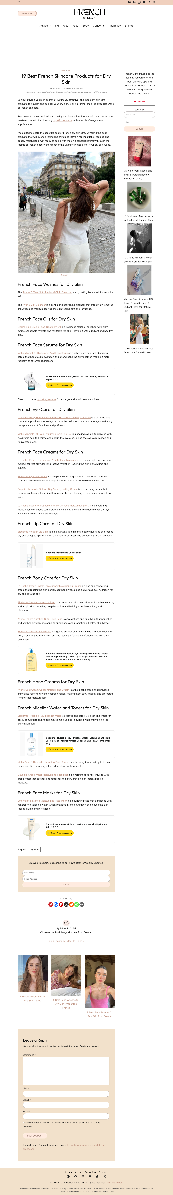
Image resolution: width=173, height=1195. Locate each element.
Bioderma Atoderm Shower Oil (34, 631)
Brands (129, 25)
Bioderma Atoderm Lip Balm (33, 531)
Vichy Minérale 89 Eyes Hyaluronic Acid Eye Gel (44, 434)
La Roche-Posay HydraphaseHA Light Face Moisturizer (48, 460)
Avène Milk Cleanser (34, 304)
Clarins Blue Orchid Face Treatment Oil (39, 327)
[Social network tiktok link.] (149, 1)
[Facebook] (56, 904)
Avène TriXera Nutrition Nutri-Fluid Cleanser (47, 292)
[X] (66, 904)
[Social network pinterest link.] (129, 1)
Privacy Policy (114, 1182)
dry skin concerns (62, 120)
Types (63, 70)
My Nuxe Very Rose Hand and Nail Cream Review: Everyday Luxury (138, 174)
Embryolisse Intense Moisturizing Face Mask (42, 800)
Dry (68, 70)
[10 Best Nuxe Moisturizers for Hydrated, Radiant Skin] (139, 197)
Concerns (99, 25)
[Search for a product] (19, 2)
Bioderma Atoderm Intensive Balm (36, 602)
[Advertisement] (86, 46)
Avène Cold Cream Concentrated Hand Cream (43, 689)
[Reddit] (71, 904)
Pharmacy (115, 25)
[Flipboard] (61, 904)
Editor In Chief (77, 88)
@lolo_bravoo (66, 275)
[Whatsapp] (76, 904)
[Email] (81, 904)
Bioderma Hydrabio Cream (32, 476)
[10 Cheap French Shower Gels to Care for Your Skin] (139, 238)
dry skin (34, 849)
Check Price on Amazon (59, 385)
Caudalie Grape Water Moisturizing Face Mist (43, 774)
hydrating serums (46, 399)
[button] (124, 69)
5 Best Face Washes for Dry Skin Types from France (66, 1004)
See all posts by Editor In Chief (66, 941)
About (78, 1172)
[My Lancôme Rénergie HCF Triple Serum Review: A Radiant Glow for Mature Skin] (139, 280)
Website (27, 1111)
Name (27, 1088)
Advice (44, 25)
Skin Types (61, 25)
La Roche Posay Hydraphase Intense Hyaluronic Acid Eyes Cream (54, 417)
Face (75, 25)
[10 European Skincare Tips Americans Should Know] (139, 329)
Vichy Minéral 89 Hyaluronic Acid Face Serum (43, 353)
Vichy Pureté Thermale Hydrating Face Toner (43, 762)
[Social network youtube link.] (144, 1)
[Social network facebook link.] (134, 1)
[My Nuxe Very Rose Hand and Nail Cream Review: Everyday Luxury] (139, 151)
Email (27, 1099)
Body (85, 25)
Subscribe (27, 13)
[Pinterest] (50, 904)
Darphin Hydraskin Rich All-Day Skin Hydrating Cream (47, 489)
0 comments (66, 88)
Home (68, 1172)
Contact (103, 1172)
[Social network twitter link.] (154, 1)
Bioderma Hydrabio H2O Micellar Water (39, 715)
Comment (29, 1055)
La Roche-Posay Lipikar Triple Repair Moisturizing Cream (49, 586)
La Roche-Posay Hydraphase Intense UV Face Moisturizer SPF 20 (54, 505)
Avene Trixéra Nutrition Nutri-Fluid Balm (40, 619)
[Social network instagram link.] (139, 1)
